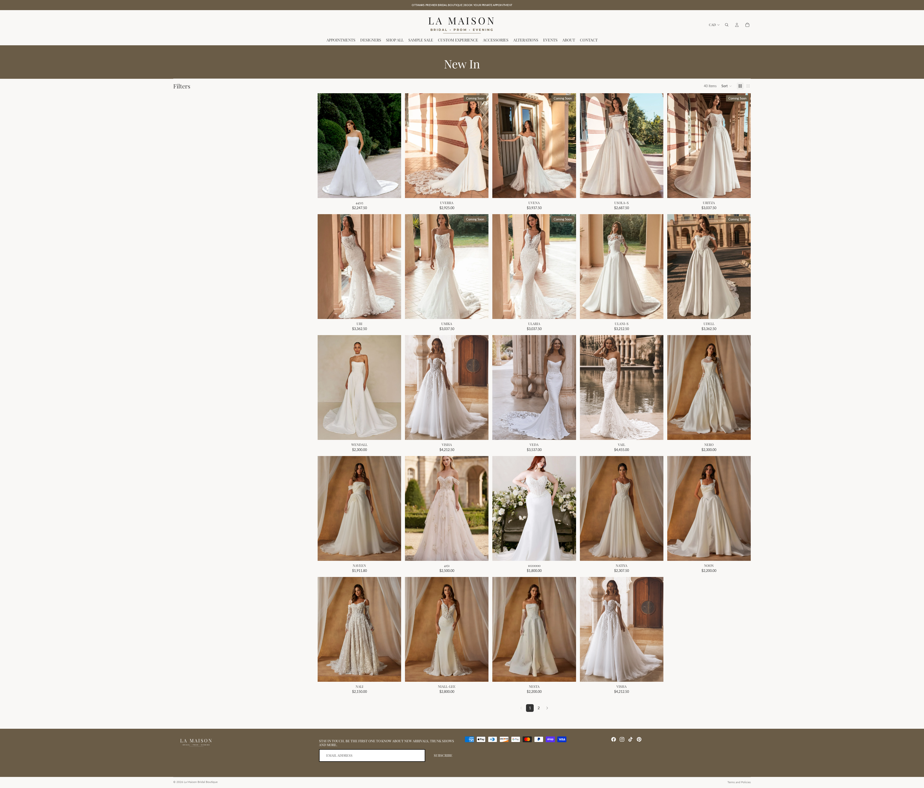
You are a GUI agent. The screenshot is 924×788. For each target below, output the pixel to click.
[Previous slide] (412, 145)
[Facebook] (613, 739)
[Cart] (747, 25)
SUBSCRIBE (443, 755)
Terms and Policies (739, 782)
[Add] (393, 190)
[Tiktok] (630, 739)
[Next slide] (481, 145)
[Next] (547, 708)
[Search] (726, 25)
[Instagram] (622, 739)
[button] (726, 86)
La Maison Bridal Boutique (201, 782)
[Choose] (568, 674)
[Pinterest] (639, 739)
